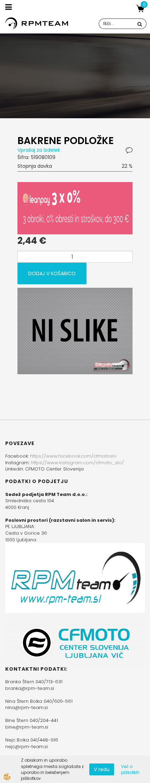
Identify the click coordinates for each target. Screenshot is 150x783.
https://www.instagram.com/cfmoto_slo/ (77, 462)
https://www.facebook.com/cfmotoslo (73, 456)
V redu (102, 769)
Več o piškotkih (130, 769)
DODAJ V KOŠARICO (52, 273)
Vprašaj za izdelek (38, 149)
